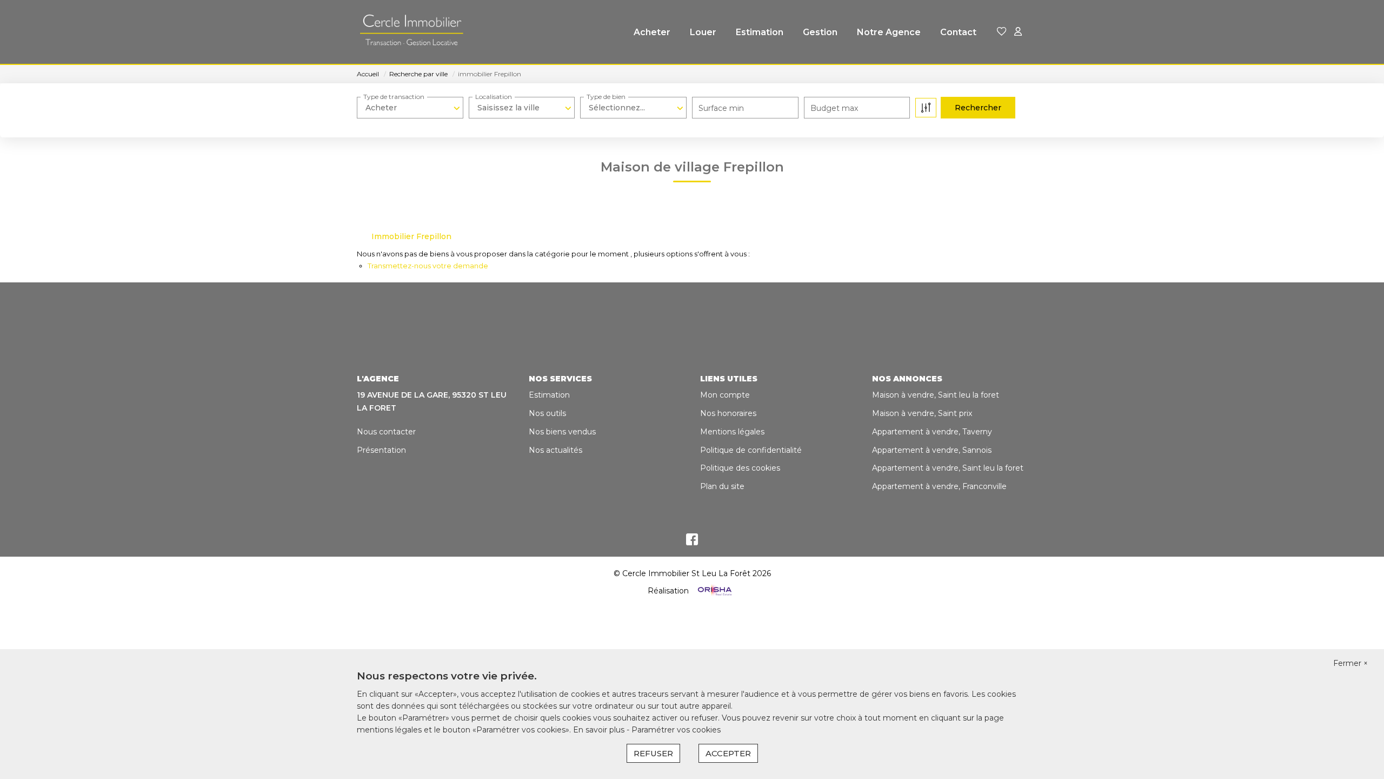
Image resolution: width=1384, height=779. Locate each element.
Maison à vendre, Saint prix (922, 413)
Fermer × (1350, 663)
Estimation (759, 32)
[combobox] (410, 107)
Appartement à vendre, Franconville (939, 486)
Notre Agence (889, 32)
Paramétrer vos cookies (676, 730)
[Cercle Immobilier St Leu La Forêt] (411, 32)
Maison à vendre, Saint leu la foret (935, 395)
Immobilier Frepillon (411, 236)
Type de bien (606, 97)
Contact (958, 32)
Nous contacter (386, 432)
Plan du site (722, 486)
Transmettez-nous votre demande (428, 265)
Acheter (652, 32)
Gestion (820, 32)
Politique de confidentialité (751, 450)
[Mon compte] (1018, 32)
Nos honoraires (728, 413)
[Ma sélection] (1002, 32)
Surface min (721, 108)
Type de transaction (393, 97)
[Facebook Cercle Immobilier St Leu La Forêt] (692, 542)
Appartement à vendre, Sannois (932, 450)
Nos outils (547, 413)
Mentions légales (732, 432)
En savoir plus (600, 730)
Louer (703, 32)
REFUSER (653, 753)
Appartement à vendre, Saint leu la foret (947, 468)
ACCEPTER (728, 753)
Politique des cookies (740, 468)
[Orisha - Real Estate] (713, 590)
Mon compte (725, 395)
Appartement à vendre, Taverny (932, 432)
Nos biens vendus (562, 432)
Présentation (381, 450)
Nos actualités (555, 450)
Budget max (834, 108)
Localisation (493, 97)
